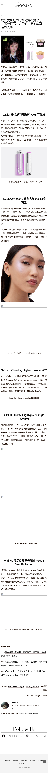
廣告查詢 (15, 760)
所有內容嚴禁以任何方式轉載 (28, 713)
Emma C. (3, 31)
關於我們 (7, 760)
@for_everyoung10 (16, 686)
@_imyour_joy (32, 686)
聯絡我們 (24, 760)
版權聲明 (40, 760)
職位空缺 (32, 760)
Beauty (3, 15)
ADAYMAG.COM (24, 763)
